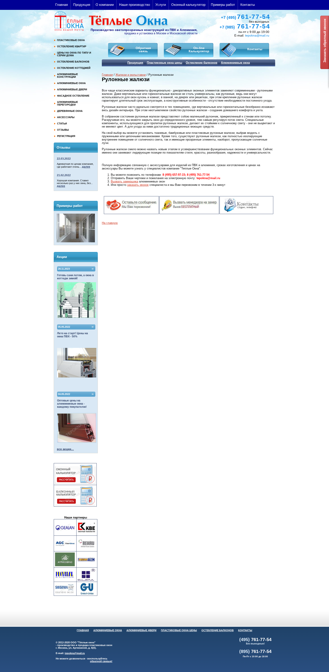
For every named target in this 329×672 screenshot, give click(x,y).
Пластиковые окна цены (164, 62)
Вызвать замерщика (124, 181)
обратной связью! (101, 661)
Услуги (160, 5)
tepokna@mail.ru (257, 35)
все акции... (65, 449)
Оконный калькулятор (188, 5)
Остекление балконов (201, 62)
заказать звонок (138, 184)
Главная (61, 5)
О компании (105, 5)
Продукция (81, 5)
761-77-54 (245, 16)
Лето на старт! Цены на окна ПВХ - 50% (72, 335)
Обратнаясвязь (143, 49)
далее (86, 166)
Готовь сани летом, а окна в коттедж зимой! (75, 277)
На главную (110, 223)
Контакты (247, 5)
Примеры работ (223, 5)
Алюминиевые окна (235, 62)
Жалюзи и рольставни (130, 74)
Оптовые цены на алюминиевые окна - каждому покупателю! (72, 403)
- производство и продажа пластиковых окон (84, 645)
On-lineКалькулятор (199, 49)
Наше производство (134, 5)
